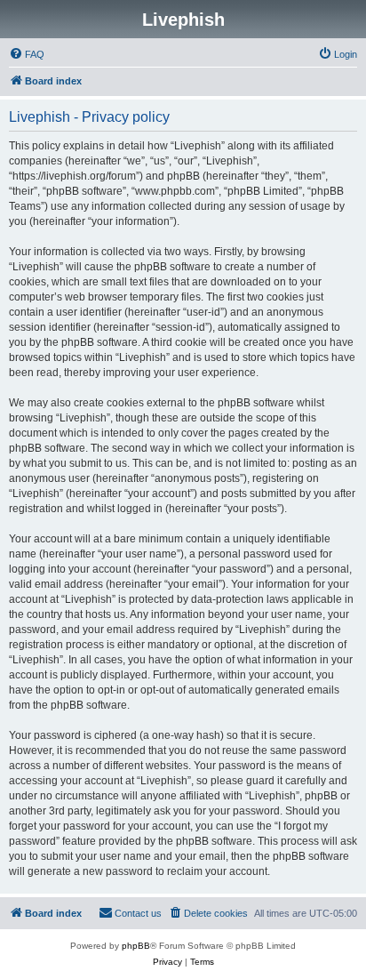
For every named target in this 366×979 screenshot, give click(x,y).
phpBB (136, 946)
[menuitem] (26, 54)
